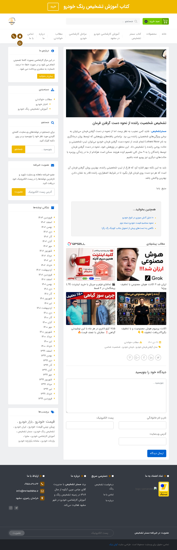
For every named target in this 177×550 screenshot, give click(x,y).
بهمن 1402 (46, 227)
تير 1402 (48, 260)
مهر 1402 (47, 246)
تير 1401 (48, 303)
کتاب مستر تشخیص (135, 36)
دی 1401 (48, 289)
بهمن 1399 (46, 356)
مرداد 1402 (46, 256)
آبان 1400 (47, 322)
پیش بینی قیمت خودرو (41, 427)
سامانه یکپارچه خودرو (28, 441)
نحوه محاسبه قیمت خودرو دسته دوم (137, 223)
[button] (156, 21)
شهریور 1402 (46, 251)
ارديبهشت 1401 (44, 308)
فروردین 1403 (45, 217)
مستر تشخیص (24, 431)
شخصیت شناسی (112, 347)
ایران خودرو (20, 427)
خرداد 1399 (46, 394)
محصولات (151, 34)
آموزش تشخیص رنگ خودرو (33, 109)
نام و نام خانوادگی (156, 418)
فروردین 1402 (45, 275)
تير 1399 (48, 389)
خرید (53, 7)
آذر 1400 (48, 317)
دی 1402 (48, 232)
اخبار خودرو (42, 104)
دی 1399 (47, 360)
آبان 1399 (47, 370)
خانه (164, 34)
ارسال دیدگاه (157, 453)
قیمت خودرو (44, 422)
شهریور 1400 (46, 332)
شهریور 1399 (45, 379)
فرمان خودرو (128, 347)
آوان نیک (113, 544)
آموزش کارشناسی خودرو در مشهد (106, 36)
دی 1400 (48, 313)
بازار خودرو (25, 421)
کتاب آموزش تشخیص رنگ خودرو (95, 6)
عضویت (19, 192)
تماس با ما (30, 36)
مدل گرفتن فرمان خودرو (146, 347)
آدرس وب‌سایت (158, 434)
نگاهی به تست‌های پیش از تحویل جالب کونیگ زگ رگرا (128, 228)
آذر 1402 (48, 237)
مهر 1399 (47, 375)
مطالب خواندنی (58, 36)
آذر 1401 (48, 294)
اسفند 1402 (46, 222)
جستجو (18, 149)
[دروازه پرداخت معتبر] (164, 489)
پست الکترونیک (105, 418)
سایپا (26, 436)
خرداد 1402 (46, 265)
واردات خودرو (48, 441)
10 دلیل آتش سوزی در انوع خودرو (138, 217)
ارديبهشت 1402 (44, 270)
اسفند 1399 (46, 351)
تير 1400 (48, 341)
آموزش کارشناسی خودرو (43, 436)
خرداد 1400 (46, 346)
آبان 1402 (47, 241)
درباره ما (42, 36)
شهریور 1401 (46, 298)
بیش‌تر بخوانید (46, 76)
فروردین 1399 (45, 399)
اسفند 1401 (46, 279)
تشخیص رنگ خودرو (44, 431)
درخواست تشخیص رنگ (104, 487)
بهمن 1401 (47, 284)
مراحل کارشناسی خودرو (78, 36)
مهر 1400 (48, 327)
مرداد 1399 (46, 384)
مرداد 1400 (47, 337)
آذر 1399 (48, 365)
